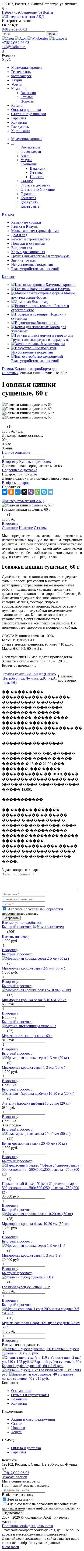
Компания (19, 89)
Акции (16, 80)
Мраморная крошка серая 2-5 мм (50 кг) (33, 968)
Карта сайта (20, 131)
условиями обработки (45, 909)
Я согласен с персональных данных (32, 911)
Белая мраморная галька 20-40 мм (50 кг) (34, 1143)
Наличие (26, 528)
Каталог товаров (27, 369)
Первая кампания (20, 1499)
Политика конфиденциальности (27, 1526)
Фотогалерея (21, 76)
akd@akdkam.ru (14, 47)
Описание (10, 528)
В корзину (10, 462)
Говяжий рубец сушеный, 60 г (26, 1287)
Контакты (19, 122)
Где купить (20, 127)
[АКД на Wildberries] (38, 38)
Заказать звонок (14, 1477)
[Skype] (44, 492)
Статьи (16, 1424)
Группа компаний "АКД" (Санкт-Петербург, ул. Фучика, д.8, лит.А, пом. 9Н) (30, 678)
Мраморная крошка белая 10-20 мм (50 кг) (35, 1224)
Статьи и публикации (28, 114)
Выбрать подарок (16, 483)
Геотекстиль (21, 72)
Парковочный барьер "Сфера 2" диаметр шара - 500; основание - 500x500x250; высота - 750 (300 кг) (40, 1188)
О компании (21, 1391)
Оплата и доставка (26, 110)
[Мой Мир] (18, 492)
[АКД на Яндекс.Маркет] (8, 38)
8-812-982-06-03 (14, 29)
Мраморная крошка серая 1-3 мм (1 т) (31, 1255)
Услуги (16, 84)
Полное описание (16, 452)
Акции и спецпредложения (33, 1419)
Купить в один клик (35, 462)
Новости (27, 101)
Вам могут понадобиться (22, 922)
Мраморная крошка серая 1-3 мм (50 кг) (33, 1067)
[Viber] (31, 492)
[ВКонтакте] (4, 492)
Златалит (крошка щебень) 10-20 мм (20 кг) (36, 1103)
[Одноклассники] (11, 492)
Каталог (17, 105)
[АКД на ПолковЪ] (58, 38)
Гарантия (18, 118)
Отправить (11, 918)
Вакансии (28, 93)
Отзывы (27, 97)
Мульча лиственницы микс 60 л (27, 1036)
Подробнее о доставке (19, 470)
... (12, 143)
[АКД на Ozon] (21, 38)
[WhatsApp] (37, 492)
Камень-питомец (15, 937)
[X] (24, 492)
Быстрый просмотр (17, 927)
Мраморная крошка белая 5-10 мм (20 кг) (34, 1000)
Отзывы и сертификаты (30, 1395)
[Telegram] (50, 492)
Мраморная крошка (26, 67)
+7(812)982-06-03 (15, 43)
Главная (8, 369)
